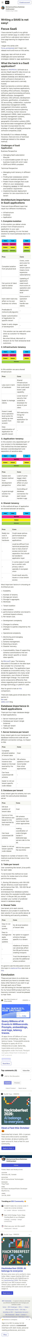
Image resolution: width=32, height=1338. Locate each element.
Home (4, 1307)
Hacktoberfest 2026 (11, 1280)
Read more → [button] (7, 1293)
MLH (27, 1317)
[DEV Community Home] (7, 2)
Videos (26, 1307)
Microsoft (7, 661)
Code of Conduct (11, 1088)
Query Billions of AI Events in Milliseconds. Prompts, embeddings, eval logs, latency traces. (15, 1027)
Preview (17, 1083)
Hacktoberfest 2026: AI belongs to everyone (13, 1269)
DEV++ (21, 1307)
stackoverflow (15, 968)
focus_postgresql (7, 48)
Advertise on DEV (8, 1312)
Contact (23, 1314)
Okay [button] (5, 1334)
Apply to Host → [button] (8, 1148)
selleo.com (5, 702)
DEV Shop (22, 1317)
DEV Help (23, 1309)
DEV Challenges (12, 1307)
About (17, 1314)
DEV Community (17, 1201)
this (20, 688)
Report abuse (22, 1088)
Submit (7, 1083)
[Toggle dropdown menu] (29, 1000)
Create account (24, 2)
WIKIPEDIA (13, 70)
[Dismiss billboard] (29, 1319)
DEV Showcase (9, 1314)
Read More (6, 1063)
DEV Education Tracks (12, 1309)
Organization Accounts (21, 1312)
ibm (2, 699)
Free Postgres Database (10, 1317)
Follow (16, 1165)
